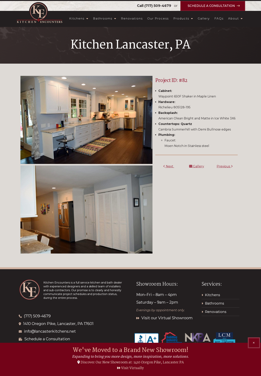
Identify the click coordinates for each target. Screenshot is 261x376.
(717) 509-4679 (157, 6)
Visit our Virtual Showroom (166, 318)
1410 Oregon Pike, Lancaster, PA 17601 (58, 323)
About (233, 18)
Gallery (204, 18)
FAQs (219, 18)
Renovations (132, 18)
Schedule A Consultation (211, 6)
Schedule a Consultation (47, 339)
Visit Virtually (132, 368)
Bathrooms (102, 18)
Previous (224, 166)
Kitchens (76, 18)
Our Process (158, 18)
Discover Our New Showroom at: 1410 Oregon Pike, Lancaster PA (132, 362)
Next (169, 166)
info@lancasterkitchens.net (50, 331)
